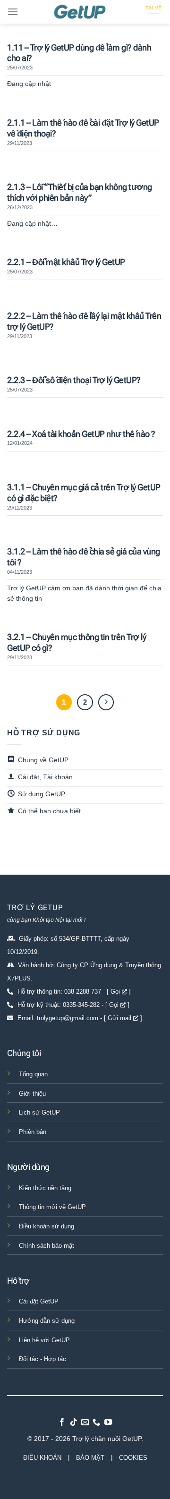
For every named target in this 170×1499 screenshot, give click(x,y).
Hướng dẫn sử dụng (47, 1320)
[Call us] (96, 1422)
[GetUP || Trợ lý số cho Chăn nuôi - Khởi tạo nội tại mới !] (85, 11)
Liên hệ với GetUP (44, 1340)
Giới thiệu (32, 1093)
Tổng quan (33, 1074)
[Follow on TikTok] (73, 1422)
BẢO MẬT (90, 1457)
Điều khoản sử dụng (46, 1226)
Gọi (116, 991)
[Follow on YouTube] (108, 1422)
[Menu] (12, 11)
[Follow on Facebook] (62, 1422)
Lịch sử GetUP (39, 1112)
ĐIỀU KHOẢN (42, 1457)
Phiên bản (32, 1131)
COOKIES (133, 1457)
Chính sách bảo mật (46, 1245)
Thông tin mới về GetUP (52, 1206)
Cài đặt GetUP (39, 1301)
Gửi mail (120, 1018)
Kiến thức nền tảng (45, 1188)
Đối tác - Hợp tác (42, 1359)
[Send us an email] (85, 1422)
